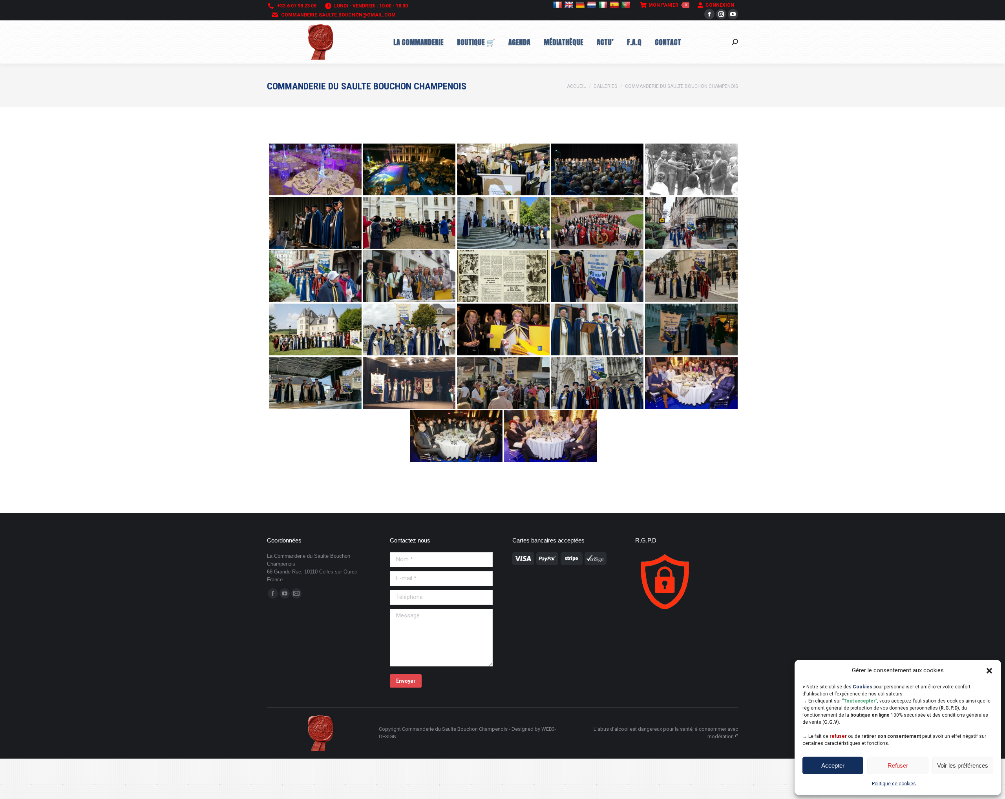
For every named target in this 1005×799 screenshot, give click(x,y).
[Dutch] (592, 5)
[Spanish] (615, 5)
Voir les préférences (962, 765)
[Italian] (604, 5)
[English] (570, 5)
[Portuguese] (626, 5)
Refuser (898, 765)
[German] (581, 5)
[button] (989, 671)
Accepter (832, 765)
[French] (558, 5)
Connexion (719, 5)
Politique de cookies (894, 783)
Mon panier (668, 5)
